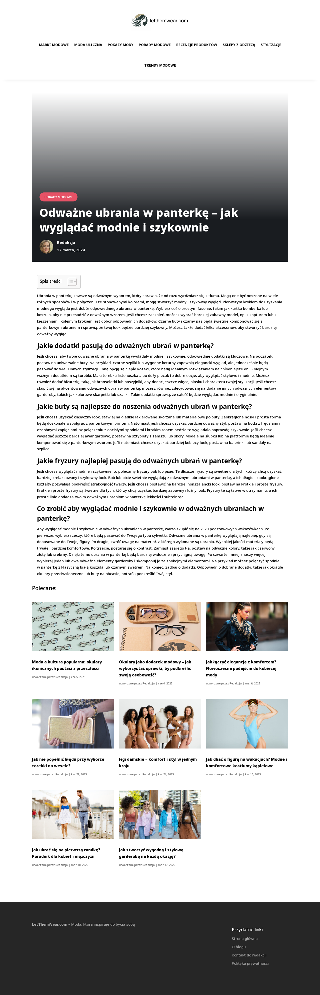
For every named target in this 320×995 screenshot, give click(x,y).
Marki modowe (54, 44)
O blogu (239, 946)
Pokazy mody (120, 44)
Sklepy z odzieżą (239, 44)
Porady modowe (155, 44)
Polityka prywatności (250, 963)
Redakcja (62, 677)
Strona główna (245, 938)
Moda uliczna (88, 44)
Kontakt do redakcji (249, 954)
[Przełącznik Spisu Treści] (69, 282)
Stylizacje (271, 44)
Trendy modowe (160, 65)
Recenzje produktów (196, 44)
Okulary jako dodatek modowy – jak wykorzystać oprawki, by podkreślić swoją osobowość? (155, 668)
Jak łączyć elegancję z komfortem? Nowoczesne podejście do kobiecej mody (241, 668)
